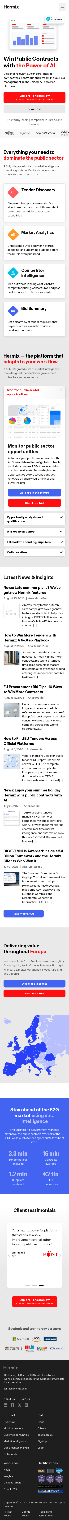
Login (41, 1447)
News (7, 1469)
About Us (9, 1398)
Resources (11, 1463)
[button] (62, 7)
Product (9, 1415)
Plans (41, 1421)
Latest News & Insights (28, 577)
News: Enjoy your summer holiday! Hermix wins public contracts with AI (33, 795)
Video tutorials (12, 1482)
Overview (9, 1421)
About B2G (10, 1489)
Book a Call (34, 109)
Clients (42, 1428)
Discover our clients (34, 983)
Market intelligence (15, 1441)
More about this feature (34, 492)
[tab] (34, 392)
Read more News (23, 913)
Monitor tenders (13, 1428)
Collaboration (12, 1454)
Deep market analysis (16, 1447)
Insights (8, 1476)
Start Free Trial (34, 503)
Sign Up (42, 1441)
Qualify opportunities (16, 1434)
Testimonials (45, 1434)
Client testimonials (34, 1210)
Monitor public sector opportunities (31, 448)
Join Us (25, 1398)
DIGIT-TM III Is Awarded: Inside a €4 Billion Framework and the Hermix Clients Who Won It (33, 856)
